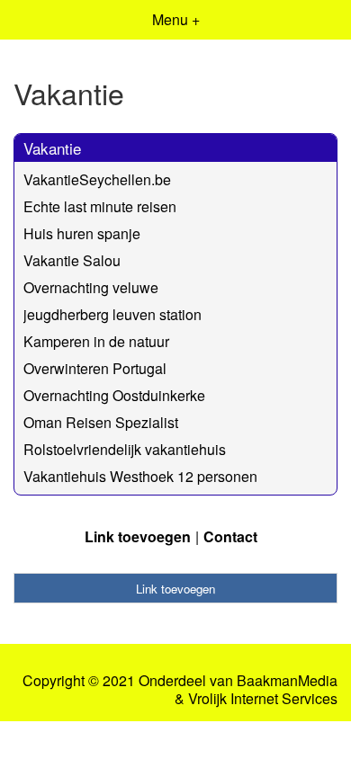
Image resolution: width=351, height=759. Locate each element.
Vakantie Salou (72, 260)
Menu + (176, 19)
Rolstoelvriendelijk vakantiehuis (124, 449)
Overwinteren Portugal (94, 368)
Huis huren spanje (81, 233)
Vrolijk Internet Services (263, 699)
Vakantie (52, 148)
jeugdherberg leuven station (112, 314)
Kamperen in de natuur (96, 341)
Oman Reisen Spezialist (100, 422)
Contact (230, 536)
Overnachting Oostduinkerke (114, 395)
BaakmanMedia (287, 681)
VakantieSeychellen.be (97, 179)
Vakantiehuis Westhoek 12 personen (140, 476)
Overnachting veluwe (90, 287)
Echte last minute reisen (99, 206)
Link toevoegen (138, 536)
